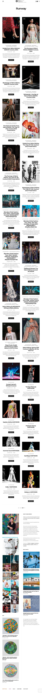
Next (23, 507)
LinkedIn (24, 545)
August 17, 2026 (25, 593)
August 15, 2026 (25, 615)
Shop (10, 688)
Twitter (28, 543)
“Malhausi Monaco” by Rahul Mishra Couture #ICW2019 (31, 270)
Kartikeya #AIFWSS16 (30, 456)
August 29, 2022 (9, 132)
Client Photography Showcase (11, 46)
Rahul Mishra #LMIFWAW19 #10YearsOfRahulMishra (11, 307)
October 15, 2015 (9, 452)
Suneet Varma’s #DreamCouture (11, 385)
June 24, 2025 (4, 682)
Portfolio (4, 688)
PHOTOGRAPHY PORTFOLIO (10, 537)
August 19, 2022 (29, 148)
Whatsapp (25, 688)
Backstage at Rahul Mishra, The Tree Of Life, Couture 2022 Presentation (30, 189)
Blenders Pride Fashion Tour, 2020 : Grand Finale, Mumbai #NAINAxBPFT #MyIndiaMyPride (11, 214)
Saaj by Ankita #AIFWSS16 (11, 422)
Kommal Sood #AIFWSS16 (11, 450)
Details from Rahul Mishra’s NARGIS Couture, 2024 (11, 49)
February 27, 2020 (10, 218)
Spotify (32, 544)
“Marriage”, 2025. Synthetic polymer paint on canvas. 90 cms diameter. (10, 636)
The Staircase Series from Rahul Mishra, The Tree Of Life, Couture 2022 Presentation (11, 128)
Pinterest (28, 544)
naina (14, 51)
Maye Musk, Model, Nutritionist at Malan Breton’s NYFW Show (11, 346)
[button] (10, 547)
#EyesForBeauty (8, 342)
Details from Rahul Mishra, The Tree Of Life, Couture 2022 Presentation (31, 145)
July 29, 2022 (29, 192)
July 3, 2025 (4, 660)
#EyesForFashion (8, 45)
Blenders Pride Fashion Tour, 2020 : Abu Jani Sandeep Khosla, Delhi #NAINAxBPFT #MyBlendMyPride (31, 224)
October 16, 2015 (29, 429)
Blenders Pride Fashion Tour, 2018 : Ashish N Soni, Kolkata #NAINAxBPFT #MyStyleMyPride (31, 301)
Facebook (37, 543)
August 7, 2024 (29, 53)
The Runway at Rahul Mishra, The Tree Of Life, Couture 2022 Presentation (11, 177)
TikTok (35, 544)
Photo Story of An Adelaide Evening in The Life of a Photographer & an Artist (31, 570)
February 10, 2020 (9, 261)
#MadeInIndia (14, 45)
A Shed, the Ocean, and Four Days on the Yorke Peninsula (31, 592)
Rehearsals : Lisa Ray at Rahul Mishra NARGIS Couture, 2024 (31, 96)
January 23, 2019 (29, 305)
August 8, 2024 (9, 51)
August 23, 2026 (25, 571)
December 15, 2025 (5, 637)
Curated (17, 304)
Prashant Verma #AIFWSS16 (31, 426)
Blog (14, 688)
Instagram (32, 543)
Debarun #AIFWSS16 (30, 492)
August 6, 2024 (9, 86)
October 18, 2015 (29, 390)
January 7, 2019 (29, 352)
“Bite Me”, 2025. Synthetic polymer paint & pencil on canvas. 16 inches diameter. (9, 658)
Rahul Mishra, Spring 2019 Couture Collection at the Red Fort (31, 349)
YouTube (25, 544)
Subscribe (19, 688)
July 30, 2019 (29, 273)
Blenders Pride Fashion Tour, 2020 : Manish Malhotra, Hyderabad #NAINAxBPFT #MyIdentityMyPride (11, 256)
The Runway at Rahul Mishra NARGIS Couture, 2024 (30, 50)
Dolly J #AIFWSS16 (11, 487)
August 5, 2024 (29, 99)
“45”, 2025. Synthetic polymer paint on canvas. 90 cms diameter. (10, 681)
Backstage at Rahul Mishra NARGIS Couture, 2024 (11, 83)
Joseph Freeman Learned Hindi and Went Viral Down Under (30, 614)
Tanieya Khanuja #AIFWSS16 (31, 387)
